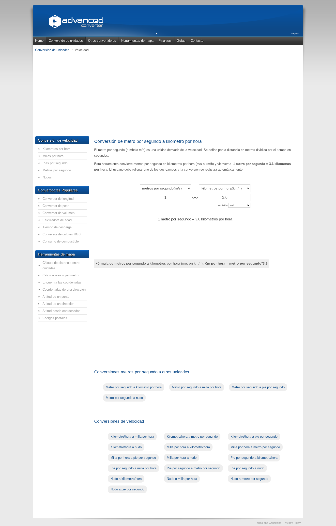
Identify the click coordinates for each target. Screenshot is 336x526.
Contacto (197, 40)
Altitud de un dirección (58, 304)
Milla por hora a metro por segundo (255, 447)
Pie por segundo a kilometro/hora (253, 457)
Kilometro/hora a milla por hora (132, 436)
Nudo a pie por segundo (127, 489)
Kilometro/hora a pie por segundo (253, 436)
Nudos (47, 177)
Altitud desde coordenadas (61, 311)
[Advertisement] (168, 94)
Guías (181, 40)
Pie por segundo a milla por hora (133, 468)
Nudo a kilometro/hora (126, 479)
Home (39, 40)
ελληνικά (294, 45)
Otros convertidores (102, 40)
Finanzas (165, 40)
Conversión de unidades (66, 40)
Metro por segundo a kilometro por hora (134, 387)
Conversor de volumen (59, 213)
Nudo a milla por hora (182, 479)
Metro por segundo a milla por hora (196, 387)
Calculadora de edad (57, 220)
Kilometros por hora (56, 149)
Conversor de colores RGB (62, 234)
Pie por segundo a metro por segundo (193, 468)
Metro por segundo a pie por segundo (258, 387)
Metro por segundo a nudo (124, 398)
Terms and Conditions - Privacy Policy (278, 522)
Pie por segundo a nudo (247, 468)
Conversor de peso (56, 206)
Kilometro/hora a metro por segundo (192, 436)
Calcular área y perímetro (60, 275)
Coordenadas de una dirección (64, 289)
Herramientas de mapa (137, 40)
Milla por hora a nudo (182, 457)
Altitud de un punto (56, 296)
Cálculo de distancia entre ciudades (61, 265)
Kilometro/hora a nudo (126, 447)
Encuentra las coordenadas (62, 282)
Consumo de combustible (61, 241)
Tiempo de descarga (57, 227)
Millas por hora (53, 156)
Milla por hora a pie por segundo (133, 457)
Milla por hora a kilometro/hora (188, 447)
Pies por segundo (55, 163)
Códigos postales (55, 318)
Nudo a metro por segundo (249, 479)
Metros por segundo (57, 170)
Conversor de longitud (58, 199)
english (295, 33)
